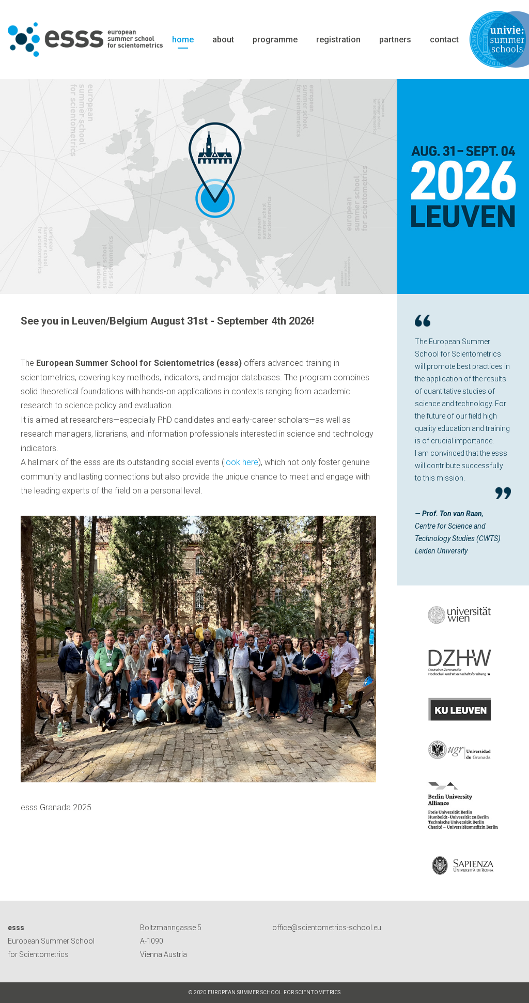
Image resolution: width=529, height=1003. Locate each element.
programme (275, 39)
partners (395, 39)
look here (241, 462)
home (183, 39)
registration (338, 39)
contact (444, 39)
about (223, 39)
